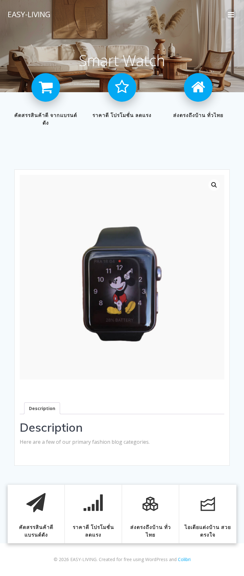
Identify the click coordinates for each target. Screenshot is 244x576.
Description (42, 408)
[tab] (42, 408)
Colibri (184, 559)
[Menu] (231, 14)
